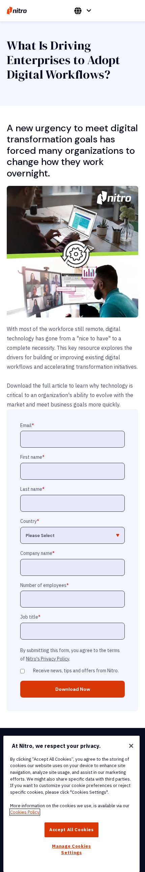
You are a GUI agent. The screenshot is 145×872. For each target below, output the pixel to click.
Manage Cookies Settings (71, 849)
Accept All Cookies (71, 830)
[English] (82, 11)
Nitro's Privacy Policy (47, 659)
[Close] (131, 745)
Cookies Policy (24, 812)
